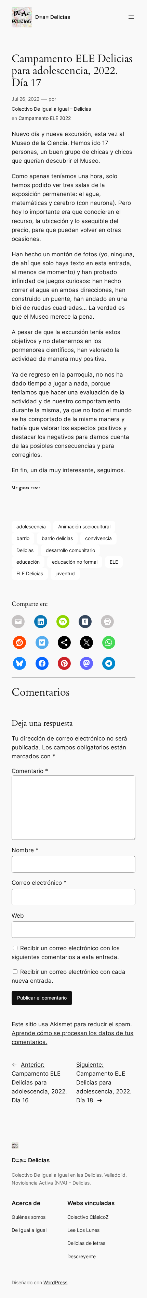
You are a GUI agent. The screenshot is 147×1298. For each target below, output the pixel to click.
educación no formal (74, 562)
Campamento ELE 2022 (44, 118)
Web (18, 915)
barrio (22, 538)
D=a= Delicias (52, 17)
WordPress (55, 1282)
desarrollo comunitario (70, 550)
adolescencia (31, 526)
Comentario (30, 771)
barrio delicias (57, 538)
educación (28, 562)
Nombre (25, 850)
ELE (114, 562)
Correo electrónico (39, 882)
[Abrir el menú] (131, 17)
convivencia (98, 538)
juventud (65, 573)
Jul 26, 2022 (25, 99)
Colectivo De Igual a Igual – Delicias (51, 109)
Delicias (25, 550)
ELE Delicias (29, 573)
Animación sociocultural (84, 526)
